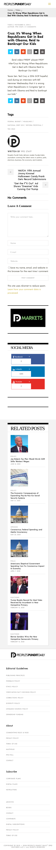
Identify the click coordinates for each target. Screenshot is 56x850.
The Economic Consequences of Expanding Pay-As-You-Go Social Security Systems (25, 495)
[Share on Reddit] (23, 51)
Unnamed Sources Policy (17, 709)
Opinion (14, 527)
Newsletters (11, 790)
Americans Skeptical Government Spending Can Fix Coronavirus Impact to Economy (27, 566)
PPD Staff (26, 151)
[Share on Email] (36, 51)
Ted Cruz (11, 129)
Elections (15, 597)
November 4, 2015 (22, 25)
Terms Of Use (11, 744)
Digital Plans (11, 784)
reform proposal (34, 125)
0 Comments (30, 27)
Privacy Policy (12, 738)
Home (10, 10)
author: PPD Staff (15, 27)
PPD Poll (9, 755)
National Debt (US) (16, 125)
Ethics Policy (12, 687)
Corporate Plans (13, 779)
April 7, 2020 (15, 571)
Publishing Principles (15, 675)
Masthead (10, 749)
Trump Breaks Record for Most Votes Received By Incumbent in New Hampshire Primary (26, 602)
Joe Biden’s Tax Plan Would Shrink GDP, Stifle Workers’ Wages (28, 460)
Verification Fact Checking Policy (21, 692)
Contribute (11, 819)
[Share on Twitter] (10, 51)
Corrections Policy (14, 698)
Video (17, 10)
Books (9, 808)
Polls (13, 561)
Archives (10, 802)
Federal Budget (14, 121)
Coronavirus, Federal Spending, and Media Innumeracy (26, 530)
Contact (9, 760)
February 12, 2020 (17, 607)
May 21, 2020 (15, 501)
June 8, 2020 (15, 464)
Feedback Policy (13, 681)
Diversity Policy (13, 703)
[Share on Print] (42, 51)
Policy (13, 456)
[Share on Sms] (29, 51)
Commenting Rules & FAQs (17, 733)
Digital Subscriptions (15, 824)
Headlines (27, 121)
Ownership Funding (14, 714)
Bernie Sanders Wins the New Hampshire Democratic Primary (24, 637)
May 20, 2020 (16, 535)
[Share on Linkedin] (16, 51)
